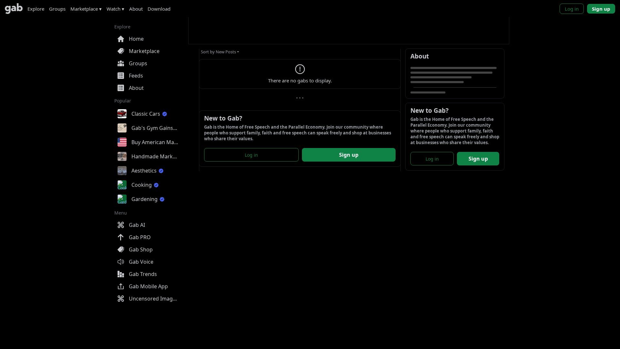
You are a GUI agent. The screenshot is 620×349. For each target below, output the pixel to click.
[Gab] (14, 8)
